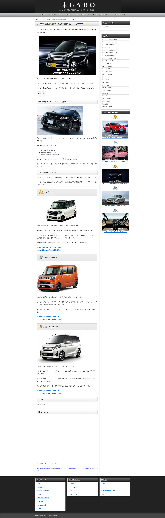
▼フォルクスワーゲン (74, 494)
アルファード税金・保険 (109, 58)
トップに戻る (41, 15)
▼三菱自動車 (39, 501)
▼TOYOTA (39, 483)
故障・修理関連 (107, 90)
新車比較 (105, 93)
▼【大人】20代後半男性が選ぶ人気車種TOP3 (115, 183)
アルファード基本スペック (110, 52)
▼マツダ (38, 494)
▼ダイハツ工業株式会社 (43, 498)
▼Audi (70, 490)
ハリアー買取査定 (107, 74)
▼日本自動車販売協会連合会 (108, 490)
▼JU (102, 487)
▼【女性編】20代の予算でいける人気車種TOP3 (115, 161)
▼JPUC (103, 494)
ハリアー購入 (106, 77)
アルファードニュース (109, 47)
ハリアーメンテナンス (109, 63)
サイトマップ (93, 15)
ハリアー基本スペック (109, 69)
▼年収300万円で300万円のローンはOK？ (115, 205)
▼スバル (38, 508)
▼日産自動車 (39, 487)
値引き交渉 (106, 85)
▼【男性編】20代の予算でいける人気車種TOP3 (115, 138)
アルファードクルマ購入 (109, 44)
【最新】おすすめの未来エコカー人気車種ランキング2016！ (82, 468)
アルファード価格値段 (109, 50)
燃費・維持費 (80, 15)
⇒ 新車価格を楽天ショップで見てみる (49, 247)
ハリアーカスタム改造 (109, 60)
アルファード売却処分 (109, 55)
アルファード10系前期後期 (110, 39)
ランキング (49, 463)
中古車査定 (69, 15)
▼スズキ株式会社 (41, 505)
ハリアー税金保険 (107, 71)
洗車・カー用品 (107, 98)
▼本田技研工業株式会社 (43, 490)
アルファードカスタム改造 (110, 42)
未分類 (105, 96)
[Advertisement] (67, 436)
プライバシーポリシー (120, 15)
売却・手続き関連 (55, 15)
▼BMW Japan (72, 487)
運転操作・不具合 (107, 106)
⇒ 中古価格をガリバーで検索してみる (49, 250)
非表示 (43, 93)
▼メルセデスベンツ (73, 483)
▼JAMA (103, 483)
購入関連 (55, 463)
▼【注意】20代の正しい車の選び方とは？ (115, 232)
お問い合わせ (105, 15)
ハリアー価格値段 (107, 66)
